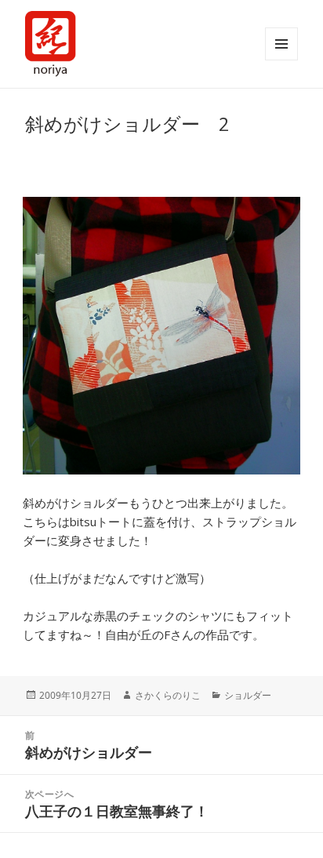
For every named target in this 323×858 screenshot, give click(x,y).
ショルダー (247, 695)
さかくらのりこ (168, 695)
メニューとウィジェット (281, 43)
